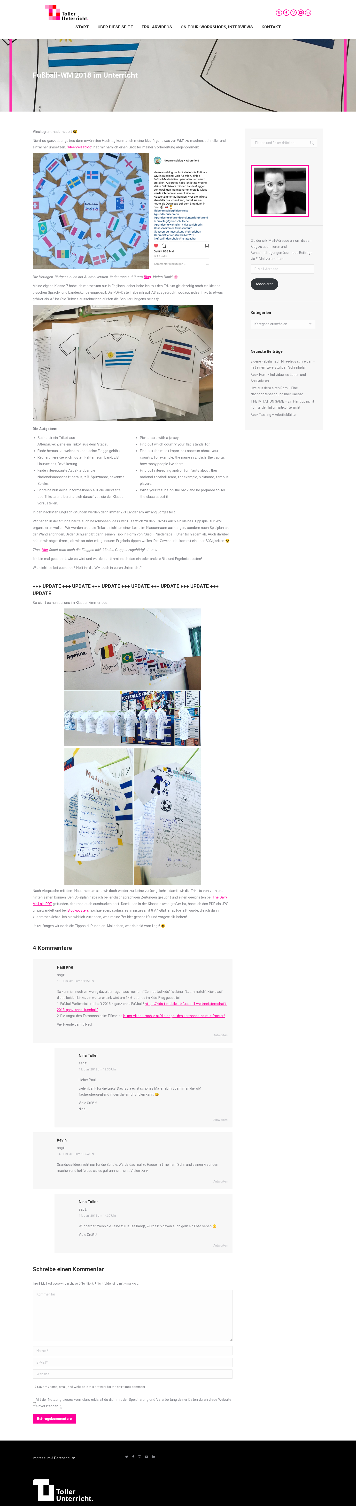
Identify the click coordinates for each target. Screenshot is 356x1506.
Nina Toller (88, 1055)
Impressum (42, 1458)
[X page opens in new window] (279, 12)
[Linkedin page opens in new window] (308, 12)
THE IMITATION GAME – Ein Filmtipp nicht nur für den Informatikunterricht (282, 404)
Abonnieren (264, 284)
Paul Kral (65, 967)
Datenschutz (64, 1458)
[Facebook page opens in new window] (286, 12)
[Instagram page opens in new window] (293, 12)
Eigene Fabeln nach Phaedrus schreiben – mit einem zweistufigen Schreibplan (283, 364)
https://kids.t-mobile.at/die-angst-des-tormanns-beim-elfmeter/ (174, 1016)
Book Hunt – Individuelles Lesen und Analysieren (278, 378)
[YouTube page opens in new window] (301, 12)
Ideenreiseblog (79, 147)
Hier (45, 550)
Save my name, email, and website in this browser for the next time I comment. (91, 1387)
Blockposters (78, 910)
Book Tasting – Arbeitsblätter (274, 415)
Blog (147, 277)
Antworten (220, 1035)
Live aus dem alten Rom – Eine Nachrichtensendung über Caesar (277, 391)
